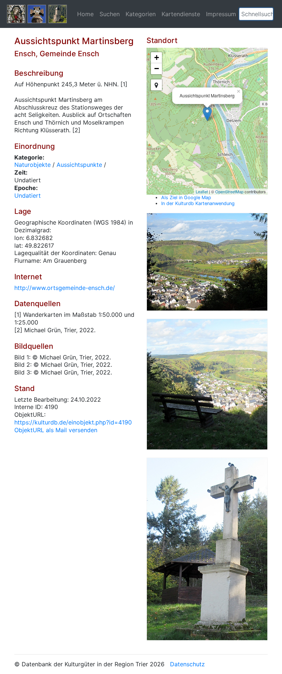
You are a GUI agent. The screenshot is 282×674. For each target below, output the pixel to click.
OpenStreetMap (229, 191)
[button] (268, 14)
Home (85, 14)
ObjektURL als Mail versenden (55, 430)
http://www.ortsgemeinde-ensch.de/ (64, 287)
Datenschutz (187, 664)
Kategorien (141, 14)
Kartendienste (181, 14)
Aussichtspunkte (79, 164)
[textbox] (256, 14)
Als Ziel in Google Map (186, 197)
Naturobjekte (32, 164)
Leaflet (202, 191)
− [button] (156, 68)
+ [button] (156, 57)
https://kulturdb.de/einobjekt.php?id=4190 (73, 422)
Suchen (110, 14)
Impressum (221, 14)
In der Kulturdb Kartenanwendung (198, 203)
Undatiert (27, 195)
